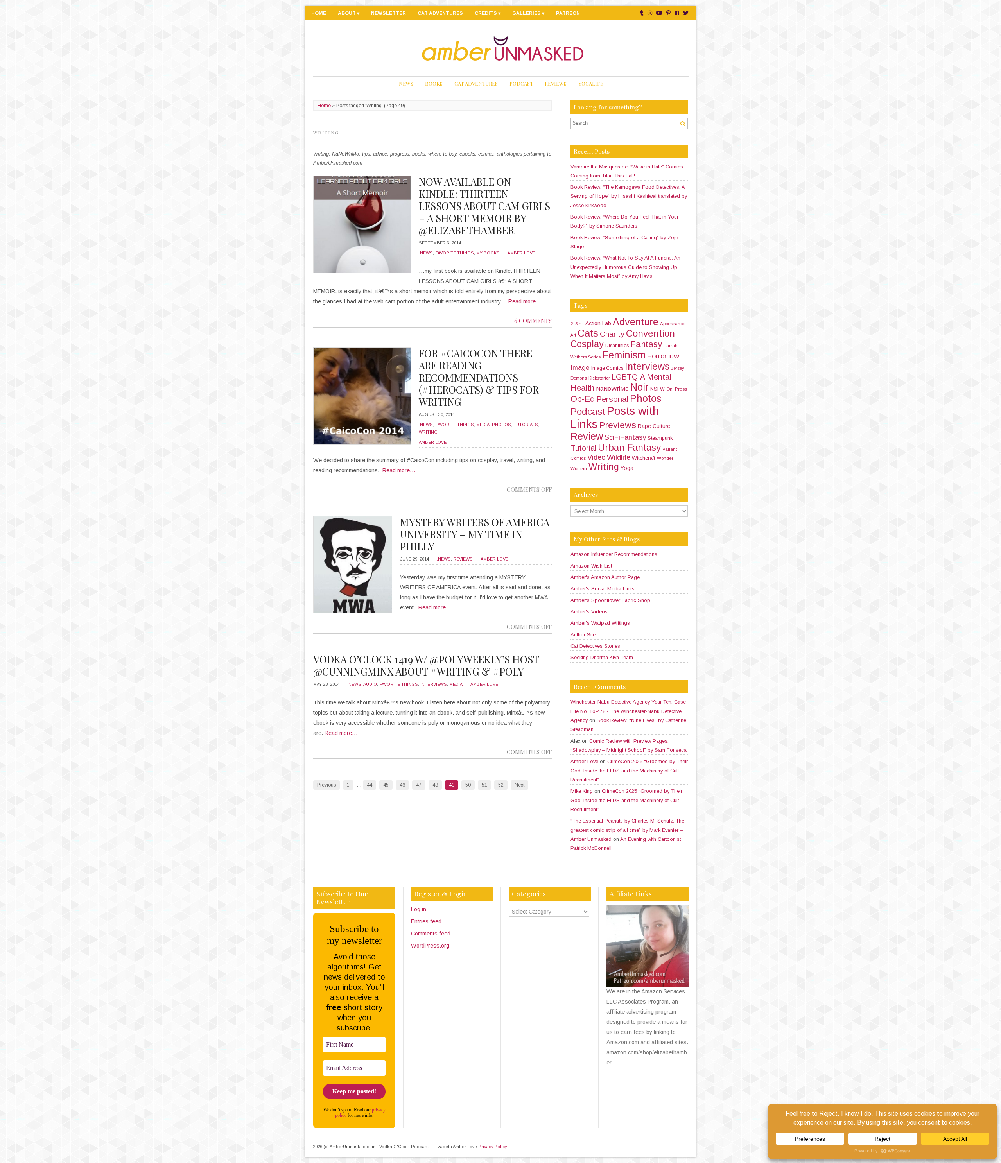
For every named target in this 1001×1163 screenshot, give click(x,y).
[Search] (682, 123)
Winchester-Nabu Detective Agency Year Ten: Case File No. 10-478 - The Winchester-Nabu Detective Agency (628, 711)
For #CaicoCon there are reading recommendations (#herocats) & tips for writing (479, 377)
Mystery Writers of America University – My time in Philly (474, 534)
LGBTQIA (628, 377)
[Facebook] (677, 13)
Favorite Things (454, 253)
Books (434, 83)
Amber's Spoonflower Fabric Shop (610, 600)
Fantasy (646, 344)
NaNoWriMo (612, 388)
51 (484, 785)
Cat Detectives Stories (595, 646)
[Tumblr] (642, 13)
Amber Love (521, 253)
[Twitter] (686, 13)
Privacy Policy (492, 1146)
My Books (488, 253)
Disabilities (617, 345)
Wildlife (618, 457)
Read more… (525, 301)
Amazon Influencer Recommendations (613, 554)
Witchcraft (643, 458)
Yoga (627, 468)
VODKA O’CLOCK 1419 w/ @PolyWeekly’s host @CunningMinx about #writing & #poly (426, 665)
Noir (639, 387)
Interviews (433, 684)
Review (586, 436)
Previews (617, 425)
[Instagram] (650, 13)
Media (483, 424)
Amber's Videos (589, 612)
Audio (370, 684)
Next (519, 785)
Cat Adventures (440, 13)
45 (386, 785)
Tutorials (525, 424)
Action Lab (598, 323)
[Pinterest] (668, 13)
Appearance (672, 323)
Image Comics (607, 368)
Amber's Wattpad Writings (600, 623)
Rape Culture (654, 426)
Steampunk (660, 438)
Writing (428, 432)
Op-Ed (582, 399)
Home (318, 13)
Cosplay (587, 344)
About (347, 13)
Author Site (583, 635)
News (406, 83)
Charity (612, 334)
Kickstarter (599, 378)
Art (573, 335)
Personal (612, 398)
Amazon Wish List (591, 566)
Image (580, 367)
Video (596, 457)
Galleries (526, 13)
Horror (657, 356)
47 (419, 785)
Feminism (624, 354)
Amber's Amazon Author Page (605, 577)
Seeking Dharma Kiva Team (601, 657)
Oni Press (676, 389)
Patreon (568, 13)
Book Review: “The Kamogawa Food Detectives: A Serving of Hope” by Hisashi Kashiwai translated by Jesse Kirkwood (628, 196)
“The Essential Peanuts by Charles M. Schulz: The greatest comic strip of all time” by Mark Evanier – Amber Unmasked (627, 830)
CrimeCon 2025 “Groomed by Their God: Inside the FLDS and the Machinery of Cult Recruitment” (629, 770)
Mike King (581, 791)
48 (435, 785)
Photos (501, 424)
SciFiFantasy (625, 437)
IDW (673, 356)
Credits (486, 13)
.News (426, 253)
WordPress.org (430, 946)
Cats (588, 333)
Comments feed (430, 933)
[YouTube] (659, 13)
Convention (650, 333)
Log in (418, 909)
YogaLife (590, 83)
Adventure (635, 321)
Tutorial (583, 448)
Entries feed (426, 921)
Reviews (556, 83)
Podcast (521, 83)
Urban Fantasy (629, 447)
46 (402, 785)
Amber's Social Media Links (602, 588)
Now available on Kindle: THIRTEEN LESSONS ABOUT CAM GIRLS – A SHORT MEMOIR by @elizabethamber (484, 206)
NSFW (657, 389)
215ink (577, 323)
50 (468, 785)
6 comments (533, 320)
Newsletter (388, 13)
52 (501, 785)
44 (369, 785)
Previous (326, 785)
